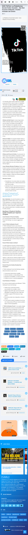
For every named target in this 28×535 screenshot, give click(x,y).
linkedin (23, 346)
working (17, 336)
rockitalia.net (15, 519)
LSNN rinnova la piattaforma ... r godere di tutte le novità (15, 368)
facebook (11, 346)
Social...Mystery (20, 331)
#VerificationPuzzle (13, 193)
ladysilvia (7, 84)
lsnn (8, 80)
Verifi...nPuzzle (14, 331)
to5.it (25, 519)
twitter (17, 346)
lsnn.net (6, 526)
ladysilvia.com (15, 514)
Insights (23, 372)
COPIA (4, 346)
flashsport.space (12, 517)
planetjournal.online (5, 519)
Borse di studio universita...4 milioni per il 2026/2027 (12, 467)
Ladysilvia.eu (4, 517)
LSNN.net (9, 514)
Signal (18, 349)
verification (12, 336)
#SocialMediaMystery (7, 194)
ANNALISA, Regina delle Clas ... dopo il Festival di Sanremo (15, 408)
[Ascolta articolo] (14, 91)
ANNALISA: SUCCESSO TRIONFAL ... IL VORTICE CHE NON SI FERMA (15, 382)
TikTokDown (7, 331)
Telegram (12, 349)
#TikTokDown (5, 193)
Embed (4, 351)
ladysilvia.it (23, 514)
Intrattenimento (15, 84)
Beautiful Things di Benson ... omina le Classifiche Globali (15, 396)
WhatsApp (5, 349)
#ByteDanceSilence (7, 196)
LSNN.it (3, 514)
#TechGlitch (15, 194)
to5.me (21, 519)
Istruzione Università (7, 473)
